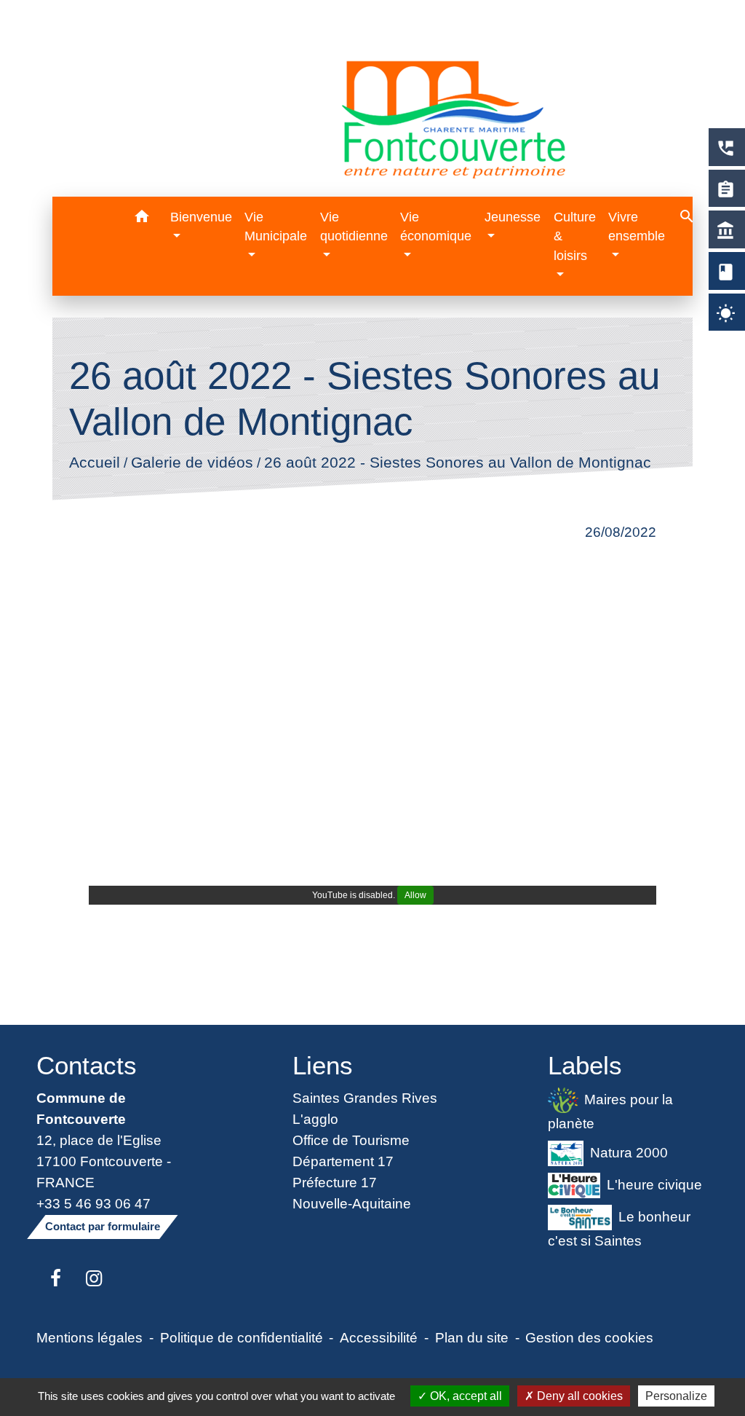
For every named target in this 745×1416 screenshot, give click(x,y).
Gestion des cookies (589, 1337)
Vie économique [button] (435, 226)
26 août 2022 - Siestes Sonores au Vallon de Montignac (456, 463)
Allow (415, 895)
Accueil (93, 463)
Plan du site (472, 1337)
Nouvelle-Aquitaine (351, 1203)
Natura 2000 (629, 1152)
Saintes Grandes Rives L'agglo (364, 1108)
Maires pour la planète (610, 1111)
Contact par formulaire (102, 1226)
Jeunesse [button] (513, 217)
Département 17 (343, 1161)
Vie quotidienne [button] (354, 226)
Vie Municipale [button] (275, 226)
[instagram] (94, 1279)
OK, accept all (464, 1396)
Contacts (86, 1065)
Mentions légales (89, 1337)
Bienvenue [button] (201, 217)
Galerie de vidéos (191, 463)
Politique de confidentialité (241, 1337)
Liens (322, 1065)
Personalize (676, 1396)
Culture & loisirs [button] (575, 236)
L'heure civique (654, 1184)
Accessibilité (379, 1337)
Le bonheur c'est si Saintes (619, 1228)
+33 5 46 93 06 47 (93, 1203)
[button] (142, 219)
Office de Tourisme (351, 1140)
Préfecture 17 (334, 1182)
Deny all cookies (578, 1396)
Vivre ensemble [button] (636, 226)
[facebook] (55, 1279)
